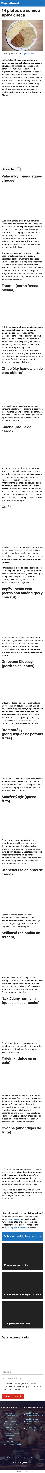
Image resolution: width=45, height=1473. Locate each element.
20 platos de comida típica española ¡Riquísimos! (11, 1435)
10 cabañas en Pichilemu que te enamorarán (10, 1415)
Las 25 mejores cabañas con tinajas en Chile (35, 1421)
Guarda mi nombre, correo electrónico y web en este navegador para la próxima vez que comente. (22, 1386)
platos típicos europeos (15, 1228)
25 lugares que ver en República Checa (22, 1294)
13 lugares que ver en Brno (16, 1265)
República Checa (28, 54)
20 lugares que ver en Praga (17, 1324)
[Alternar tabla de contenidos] (17, 169)
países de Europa (13, 1219)
